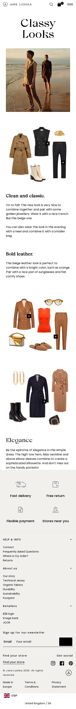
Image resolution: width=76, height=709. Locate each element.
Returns (8, 560)
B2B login (8, 614)
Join (66, 642)
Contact (8, 547)
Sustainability (11, 593)
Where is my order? (15, 556)
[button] (70, 4)
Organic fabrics (13, 585)
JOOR (6, 622)
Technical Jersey (14, 580)
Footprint (9, 598)
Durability (9, 589)
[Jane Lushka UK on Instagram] (53, 663)
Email (8, 642)
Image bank (10, 618)
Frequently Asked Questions (21, 551)
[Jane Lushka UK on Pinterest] (71, 663)
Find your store (14, 662)
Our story (9, 576)
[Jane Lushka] (17, 4)
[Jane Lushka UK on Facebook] (62, 663)
